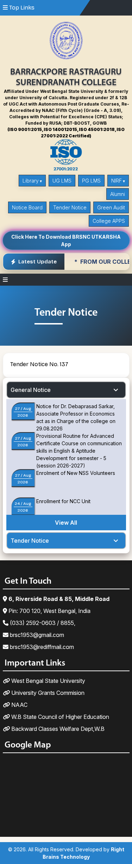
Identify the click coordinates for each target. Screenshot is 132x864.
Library (31, 181)
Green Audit (111, 207)
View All (66, 522)
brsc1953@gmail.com (36, 634)
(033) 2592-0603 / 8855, (41, 622)
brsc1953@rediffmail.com (41, 646)
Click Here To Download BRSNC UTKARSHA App (66, 240)
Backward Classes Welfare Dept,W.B (57, 728)
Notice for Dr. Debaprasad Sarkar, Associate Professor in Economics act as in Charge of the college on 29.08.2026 (75, 417)
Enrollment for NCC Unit (63, 501)
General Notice (31, 389)
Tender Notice (70, 207)
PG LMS (91, 181)
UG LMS (61, 181)
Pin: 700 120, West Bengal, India (48, 610)
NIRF (116, 181)
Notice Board (27, 207)
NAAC (18, 704)
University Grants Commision (47, 692)
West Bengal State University (47, 680)
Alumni (117, 194)
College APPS (109, 221)
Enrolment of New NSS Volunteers (75, 473)
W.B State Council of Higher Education (59, 716)
